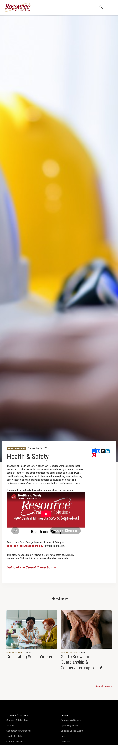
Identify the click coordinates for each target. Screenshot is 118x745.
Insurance (11, 725)
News (64, 736)
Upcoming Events (69, 725)
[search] (101, 7)
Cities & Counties (15, 741)
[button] (110, 7)
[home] (18, 7)
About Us (65, 741)
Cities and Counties (14, 652)
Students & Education (17, 720)
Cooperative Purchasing (18, 730)
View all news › (103, 686)
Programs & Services (71, 720)
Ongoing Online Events (72, 730)
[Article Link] (31, 634)
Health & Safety (28, 456)
